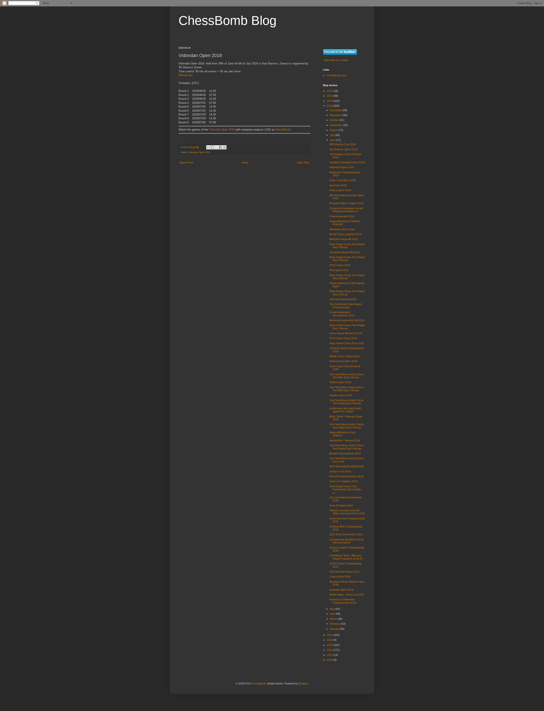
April (333, 613)
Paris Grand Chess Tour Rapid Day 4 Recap (347, 259)
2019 (330, 101)
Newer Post (186, 162)
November (336, 115)
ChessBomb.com (336, 75)
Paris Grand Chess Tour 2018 (346, 343)
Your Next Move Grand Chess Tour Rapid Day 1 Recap (346, 447)
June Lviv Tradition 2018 (343, 481)
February (335, 623)
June (333, 140)
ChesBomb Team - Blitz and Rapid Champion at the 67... (347, 557)
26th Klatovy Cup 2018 (342, 144)
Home (245, 162)
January (335, 628)
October (335, 120)
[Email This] (208, 147)
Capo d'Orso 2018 (339, 576)
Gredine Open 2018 (340, 395)
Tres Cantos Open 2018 (343, 338)
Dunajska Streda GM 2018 (344, 252)
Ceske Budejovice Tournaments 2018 (341, 314)
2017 (330, 635)
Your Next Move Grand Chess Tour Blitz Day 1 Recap (346, 389)
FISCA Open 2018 (339, 265)
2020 (330, 95)
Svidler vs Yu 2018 (340, 471)
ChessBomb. (283, 129)
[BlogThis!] (212, 147)
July (332, 135)
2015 (330, 645)
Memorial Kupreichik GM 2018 (346, 320)
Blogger (303, 683)
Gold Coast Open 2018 (342, 180)
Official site (185, 75)
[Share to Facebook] (220, 147)
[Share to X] (216, 147)
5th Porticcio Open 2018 (343, 149)
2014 (330, 649)
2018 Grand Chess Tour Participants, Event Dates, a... (345, 489)
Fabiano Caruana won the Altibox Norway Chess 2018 (347, 512)
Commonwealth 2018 (341, 216)
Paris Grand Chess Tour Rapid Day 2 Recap (347, 293)
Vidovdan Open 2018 (222, 129)
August (334, 130)
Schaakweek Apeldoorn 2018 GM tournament (346, 541)
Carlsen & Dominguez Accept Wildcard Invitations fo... (346, 210)
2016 (330, 639)
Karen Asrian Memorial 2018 (345, 333)
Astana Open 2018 (340, 190)
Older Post (303, 162)
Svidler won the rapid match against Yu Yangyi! (345, 410)
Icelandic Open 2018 (341, 589)
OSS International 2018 (342, 299)
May (332, 608)
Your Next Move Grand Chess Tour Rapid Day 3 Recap (346, 402)
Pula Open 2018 (338, 270)
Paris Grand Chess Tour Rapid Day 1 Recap (347, 327)
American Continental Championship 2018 (342, 601)
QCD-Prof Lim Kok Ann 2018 (345, 534)
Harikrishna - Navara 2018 (344, 440)
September (336, 125)
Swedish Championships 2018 (347, 162)
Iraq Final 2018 (338, 185)
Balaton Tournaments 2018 (345, 453)
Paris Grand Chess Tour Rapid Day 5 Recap (347, 246)
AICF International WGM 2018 (346, 466)
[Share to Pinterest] (224, 147)
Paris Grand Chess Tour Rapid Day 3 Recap (347, 277)
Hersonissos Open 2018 (343, 361)
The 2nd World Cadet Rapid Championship (345, 306)
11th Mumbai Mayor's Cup (344, 571)
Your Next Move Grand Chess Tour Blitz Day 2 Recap (346, 376)
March (334, 618)
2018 (330, 105)
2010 (330, 655)
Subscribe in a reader (336, 60)
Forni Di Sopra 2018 (341, 505)
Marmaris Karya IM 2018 (343, 239)
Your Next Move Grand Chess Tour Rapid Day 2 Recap (346, 426)
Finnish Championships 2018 (346, 476)
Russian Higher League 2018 (346, 203)
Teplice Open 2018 (340, 382)
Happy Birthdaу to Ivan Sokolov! (342, 434)
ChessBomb (259, 683)
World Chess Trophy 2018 (344, 356)
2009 (330, 659)
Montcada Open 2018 (341, 229)
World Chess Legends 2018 (345, 234)
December (336, 110)
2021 (330, 91)
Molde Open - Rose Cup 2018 (346, 594)
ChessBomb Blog (227, 20)
